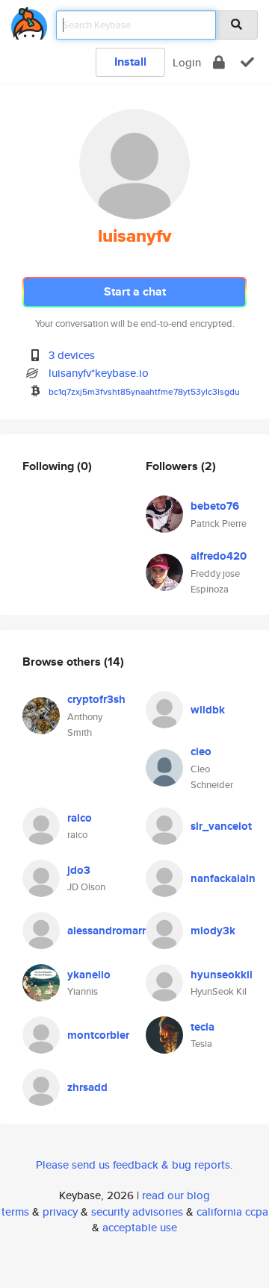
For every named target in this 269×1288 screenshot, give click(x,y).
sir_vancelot (221, 826)
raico (79, 818)
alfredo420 (219, 556)
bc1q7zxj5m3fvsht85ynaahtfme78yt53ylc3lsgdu (144, 391)
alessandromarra (109, 930)
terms (15, 1211)
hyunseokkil (222, 974)
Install (130, 61)
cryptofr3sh (96, 699)
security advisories (137, 1211)
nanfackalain (223, 878)
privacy (60, 1211)
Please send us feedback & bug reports (133, 1164)
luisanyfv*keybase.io (99, 373)
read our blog (176, 1195)
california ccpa (232, 1211)
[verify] (247, 62)
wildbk (208, 709)
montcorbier (98, 1035)
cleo (201, 751)
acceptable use (139, 1227)
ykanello (89, 974)
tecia (202, 1027)
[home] (29, 20)
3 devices (72, 355)
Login (187, 62)
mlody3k (213, 930)
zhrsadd (87, 1087)
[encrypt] (219, 62)
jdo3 (78, 870)
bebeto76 (215, 506)
